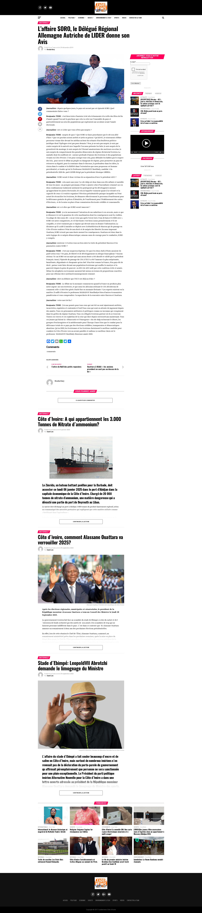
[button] (146, 143)
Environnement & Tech (103, 18)
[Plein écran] (163, 152)
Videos (124, 18)
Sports (116, 18)
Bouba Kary (51, 49)
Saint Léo (50, 432)
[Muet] (160, 152)
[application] (147, 144)
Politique (71, 18)
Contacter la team (135, 18)
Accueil (62, 18)
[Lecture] (132, 152)
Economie (81, 18)
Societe (90, 18)
